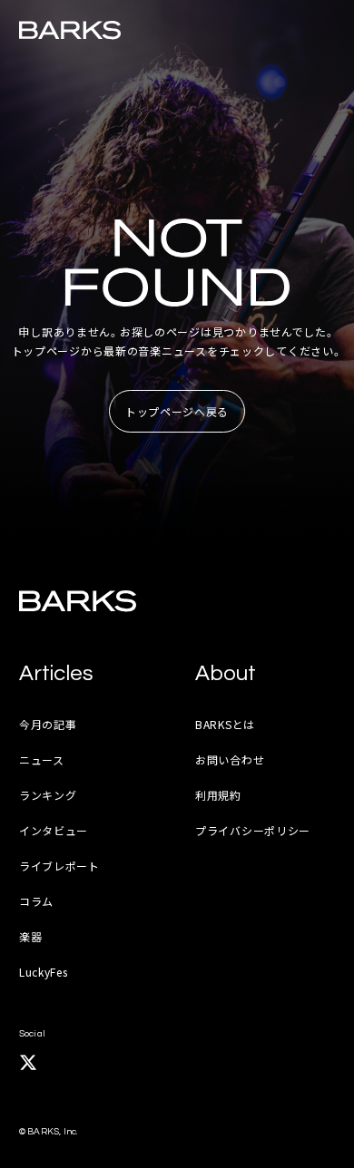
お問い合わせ (229, 759)
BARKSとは (225, 724)
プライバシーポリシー (252, 830)
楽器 (30, 936)
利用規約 (218, 795)
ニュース (41, 759)
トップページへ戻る (177, 411)
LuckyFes (43, 971)
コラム (36, 901)
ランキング (48, 795)
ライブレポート (59, 865)
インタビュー (53, 830)
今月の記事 (48, 724)
